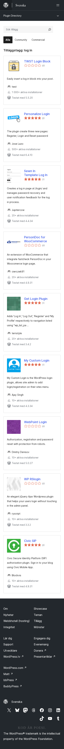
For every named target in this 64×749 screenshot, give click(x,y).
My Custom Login (36, 360)
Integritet (9, 627)
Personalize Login (37, 114)
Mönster (39, 627)
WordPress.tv (13, 656)
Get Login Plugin (35, 299)
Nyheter (8, 615)
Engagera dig (42, 638)
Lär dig (7, 638)
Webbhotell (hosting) (16, 621)
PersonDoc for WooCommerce (35, 239)
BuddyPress (12, 686)
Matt (8, 674)
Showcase (40, 608)
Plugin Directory (12, 15)
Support (8, 644)
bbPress (10, 680)
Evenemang (41, 644)
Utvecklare (10, 650)
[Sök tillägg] (49, 29)
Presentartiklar (44, 656)
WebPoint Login (35, 422)
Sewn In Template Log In (35, 173)
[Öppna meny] (58, 5)
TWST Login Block (37, 61)
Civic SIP (30, 541)
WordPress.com (15, 668)
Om (5, 608)
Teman (38, 615)
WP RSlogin (32, 479)
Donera (40, 650)
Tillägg (38, 621)
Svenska (16, 701)
